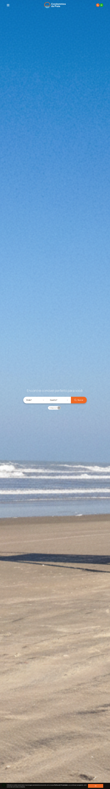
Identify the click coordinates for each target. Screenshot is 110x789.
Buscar (80, 400)
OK (96, 786)
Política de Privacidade (61, 785)
